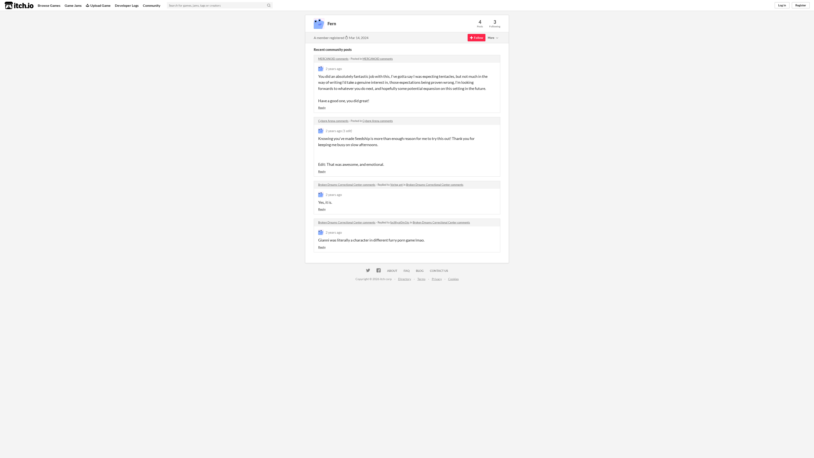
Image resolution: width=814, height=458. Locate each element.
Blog (420, 270)
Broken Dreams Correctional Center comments (346, 184)
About (392, 270)
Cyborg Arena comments (333, 121)
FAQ (407, 270)
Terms (421, 279)
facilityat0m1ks (399, 222)
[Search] (269, 5)
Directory (404, 279)
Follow (478, 37)
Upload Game (100, 5)
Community (151, 5)
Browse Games (49, 5)
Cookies (453, 279)
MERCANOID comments (333, 58)
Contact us (439, 270)
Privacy (437, 279)
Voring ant (396, 184)
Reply (322, 107)
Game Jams (73, 5)
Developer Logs (127, 5)
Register (800, 5)
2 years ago (334, 69)
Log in (782, 5)
